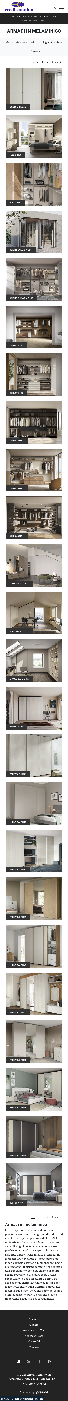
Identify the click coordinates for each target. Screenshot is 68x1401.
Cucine (34, 1324)
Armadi (50, 17)
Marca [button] (10, 42)
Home (15, 17)
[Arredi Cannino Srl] (17, 6)
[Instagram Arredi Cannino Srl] (50, 1361)
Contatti (34, 1347)
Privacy (5, 1399)
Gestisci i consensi (33, 1399)
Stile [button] (32, 42)
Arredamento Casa (32, 17)
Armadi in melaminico (34, 21)
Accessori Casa (34, 1335)
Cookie (15, 1399)
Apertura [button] (56, 42)
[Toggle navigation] (61, 6)
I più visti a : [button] (34, 51)
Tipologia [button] (43, 42)
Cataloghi (34, 1341)
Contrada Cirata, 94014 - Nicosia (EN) (32, 1378)
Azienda (34, 1319)
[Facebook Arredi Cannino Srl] (39, 1361)
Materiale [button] (22, 42)
